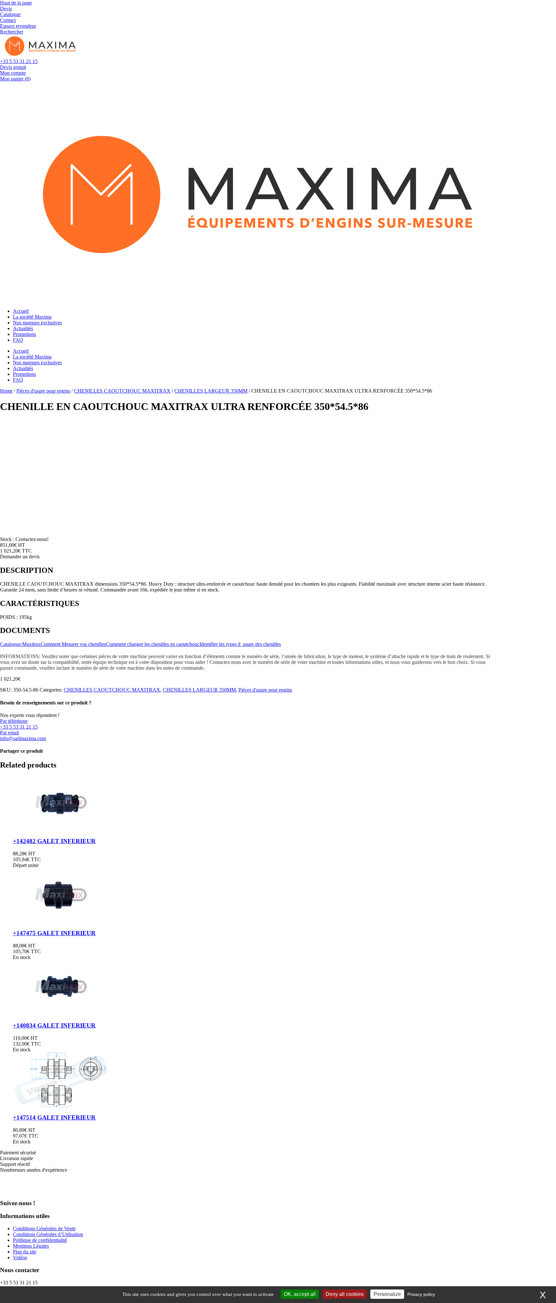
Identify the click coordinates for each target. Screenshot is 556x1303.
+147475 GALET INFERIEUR (54, 933)
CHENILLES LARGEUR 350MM (210, 391)
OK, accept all (300, 1294)
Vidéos (20, 1257)
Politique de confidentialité (40, 1240)
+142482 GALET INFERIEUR (54, 841)
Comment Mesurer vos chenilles (73, 644)
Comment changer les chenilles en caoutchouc (152, 644)
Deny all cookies (345, 1294)
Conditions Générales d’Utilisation (48, 1234)
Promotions (24, 334)
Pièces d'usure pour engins (43, 391)
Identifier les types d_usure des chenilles (240, 644)
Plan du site (24, 1251)
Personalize (387, 1294)
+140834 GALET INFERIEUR (54, 1025)
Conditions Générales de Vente (44, 1228)
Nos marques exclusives (37, 322)
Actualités (23, 328)
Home (6, 391)
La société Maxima (32, 317)
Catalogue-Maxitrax (20, 644)
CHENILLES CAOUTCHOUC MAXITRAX (122, 391)
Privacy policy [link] (421, 1294)
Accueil (21, 311)
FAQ (18, 340)
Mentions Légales (31, 1246)
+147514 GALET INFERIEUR (54, 1117)
